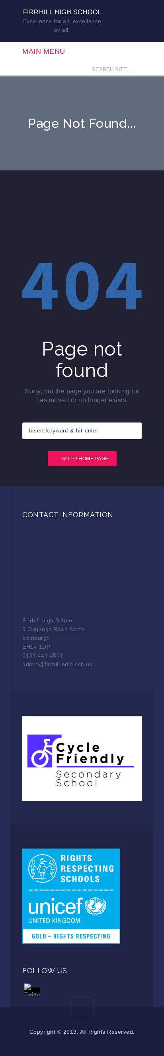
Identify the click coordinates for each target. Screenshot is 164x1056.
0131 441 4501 (42, 655)
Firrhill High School (62, 12)
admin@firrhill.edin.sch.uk (57, 664)
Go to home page (85, 459)
